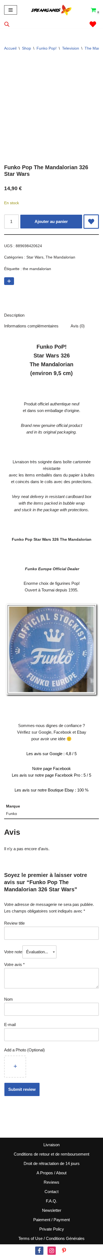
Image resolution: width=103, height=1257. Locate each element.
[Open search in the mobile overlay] (7, 24)
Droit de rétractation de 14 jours (52, 1163)
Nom (8, 999)
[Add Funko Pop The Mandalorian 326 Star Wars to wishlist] (91, 221)
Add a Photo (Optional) (24, 1050)
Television (70, 48)
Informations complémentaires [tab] (31, 326)
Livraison (51, 1144)
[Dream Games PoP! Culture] (51, 10)
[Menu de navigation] (10, 10)
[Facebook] (39, 1251)
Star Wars (34, 257)
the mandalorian (37, 269)
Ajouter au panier (51, 221)
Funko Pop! (47, 48)
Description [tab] (14, 315)
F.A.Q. (51, 1201)
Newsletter (51, 1210)
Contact (51, 1191)
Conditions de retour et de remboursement (51, 1154)
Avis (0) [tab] (78, 326)
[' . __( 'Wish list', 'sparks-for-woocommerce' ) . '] (93, 24)
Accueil (10, 48)
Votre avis (14, 964)
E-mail (10, 1024)
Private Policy (51, 1229)
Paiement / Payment (51, 1219)
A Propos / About (51, 1172)
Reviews (51, 1182)
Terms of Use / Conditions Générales (51, 1238)
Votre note (13, 951)
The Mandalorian (60, 257)
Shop (26, 48)
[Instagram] (52, 1251)
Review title (14, 923)
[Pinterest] (64, 1251)
